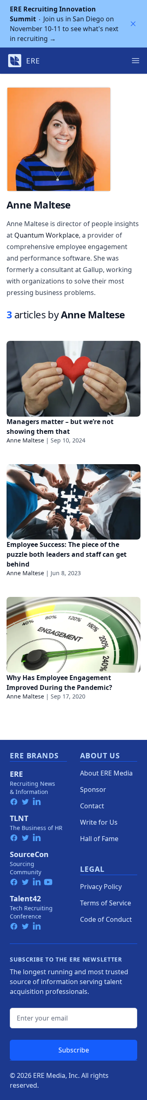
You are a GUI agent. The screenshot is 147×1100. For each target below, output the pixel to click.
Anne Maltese (25, 440)
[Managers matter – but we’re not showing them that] (73, 379)
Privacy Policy (101, 886)
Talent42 (25, 898)
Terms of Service (105, 902)
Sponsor (93, 789)
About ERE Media (106, 773)
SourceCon (29, 854)
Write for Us (99, 822)
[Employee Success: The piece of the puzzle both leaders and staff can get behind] (73, 502)
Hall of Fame (99, 838)
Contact (92, 805)
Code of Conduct (106, 919)
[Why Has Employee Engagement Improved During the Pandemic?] (73, 635)
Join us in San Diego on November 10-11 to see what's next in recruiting (64, 24)
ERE (16, 774)
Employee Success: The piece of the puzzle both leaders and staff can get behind (67, 554)
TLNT (19, 818)
